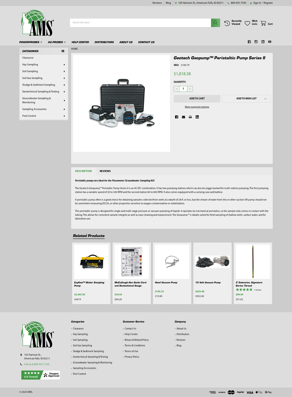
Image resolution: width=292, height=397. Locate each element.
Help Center (80, 42)
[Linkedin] (263, 42)
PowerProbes (29, 42)
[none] (121, 103)
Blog (168, 3)
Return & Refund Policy (137, 340)
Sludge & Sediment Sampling (38, 85)
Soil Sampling (30, 71)
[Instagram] (256, 42)
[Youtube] (270, 42)
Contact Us (146, 42)
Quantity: (180, 82)
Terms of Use (131, 351)
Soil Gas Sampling (32, 78)
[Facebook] (249, 42)
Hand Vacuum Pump (166, 282)
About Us (125, 42)
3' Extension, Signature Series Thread (249, 284)
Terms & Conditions (135, 345)
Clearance (27, 58)
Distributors (104, 42)
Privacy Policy (132, 357)
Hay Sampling (30, 64)
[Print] (190, 117)
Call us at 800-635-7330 (36, 364)
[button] (246, 99)
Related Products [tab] (89, 235)
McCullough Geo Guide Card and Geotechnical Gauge (130, 284)
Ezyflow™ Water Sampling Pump (89, 284)
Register (268, 3)
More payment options (197, 107)
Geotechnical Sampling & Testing (40, 91)
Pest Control (29, 116)
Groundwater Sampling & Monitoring (36, 100)
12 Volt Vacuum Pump (208, 282)
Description (83, 171)
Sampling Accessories (34, 109)
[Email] (184, 117)
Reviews (157, 3)
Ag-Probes (55, 42)
